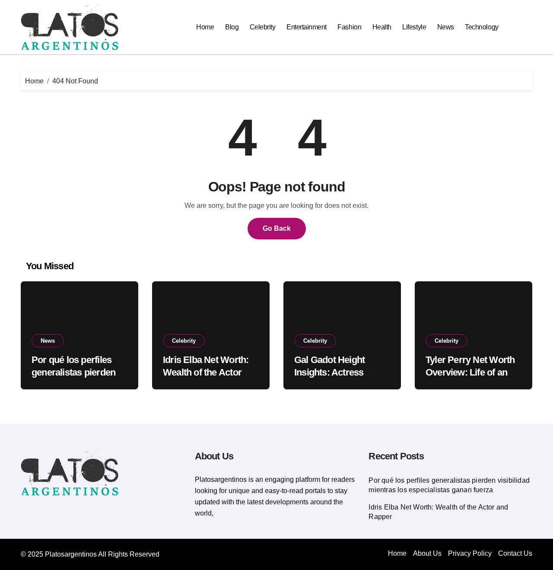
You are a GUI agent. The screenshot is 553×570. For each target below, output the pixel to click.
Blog (231, 27)
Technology (481, 27)
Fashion (349, 27)
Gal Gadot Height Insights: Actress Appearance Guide (332, 372)
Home (205, 27)
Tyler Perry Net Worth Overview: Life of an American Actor (470, 372)
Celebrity (263, 27)
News (445, 27)
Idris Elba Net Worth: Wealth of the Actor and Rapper (205, 372)
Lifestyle (414, 27)
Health (381, 27)
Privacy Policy (470, 553)
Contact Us (515, 553)
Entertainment (306, 27)
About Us (427, 553)
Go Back (277, 228)
